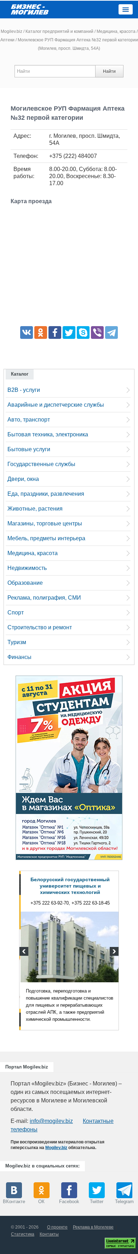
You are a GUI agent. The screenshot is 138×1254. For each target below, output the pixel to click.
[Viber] (97, 332)
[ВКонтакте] (26, 332)
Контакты (49, 1234)
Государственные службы (41, 464)
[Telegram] (111, 332)
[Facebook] (54, 332)
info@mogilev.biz (51, 1121)
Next (113, 952)
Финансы (19, 657)
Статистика (22, 1234)
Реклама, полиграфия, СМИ (44, 598)
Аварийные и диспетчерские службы (55, 405)
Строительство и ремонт (39, 627)
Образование (25, 583)
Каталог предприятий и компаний (59, 31)
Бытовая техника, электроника (47, 434)
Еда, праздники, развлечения (45, 494)
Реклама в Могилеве (93, 1227)
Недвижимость (27, 568)
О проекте (57, 1227)
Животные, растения (35, 509)
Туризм (16, 642)
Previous (24, 952)
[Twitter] (69, 332)
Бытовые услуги (28, 449)
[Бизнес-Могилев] (30, 9)
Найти (109, 71)
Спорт (15, 613)
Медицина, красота (116, 31)
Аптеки (7, 39)
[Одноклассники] (40, 332)
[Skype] (83, 332)
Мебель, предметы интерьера (46, 538)
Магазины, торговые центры (44, 523)
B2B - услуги (23, 390)
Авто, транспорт (28, 420)
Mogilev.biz (11, 31)
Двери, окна (23, 479)
